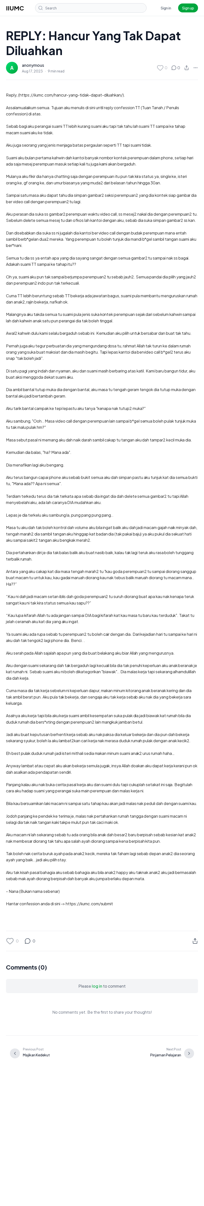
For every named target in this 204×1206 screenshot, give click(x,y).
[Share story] (186, 67)
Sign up (188, 8)
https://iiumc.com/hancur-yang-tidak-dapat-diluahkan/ (71, 95)
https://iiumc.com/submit (89, 903)
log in (97, 986)
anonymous (33, 65)
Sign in (166, 8)
